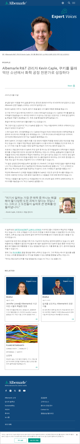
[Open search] (69, 2)
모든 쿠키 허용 (34, 440)
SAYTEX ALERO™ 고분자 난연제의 (27, 229)
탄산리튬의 (17, 252)
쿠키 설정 (20, 440)
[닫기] (77, 435)
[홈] (16, 2)
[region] (40, 438)
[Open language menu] (62, 2)
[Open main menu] (73, 2)
